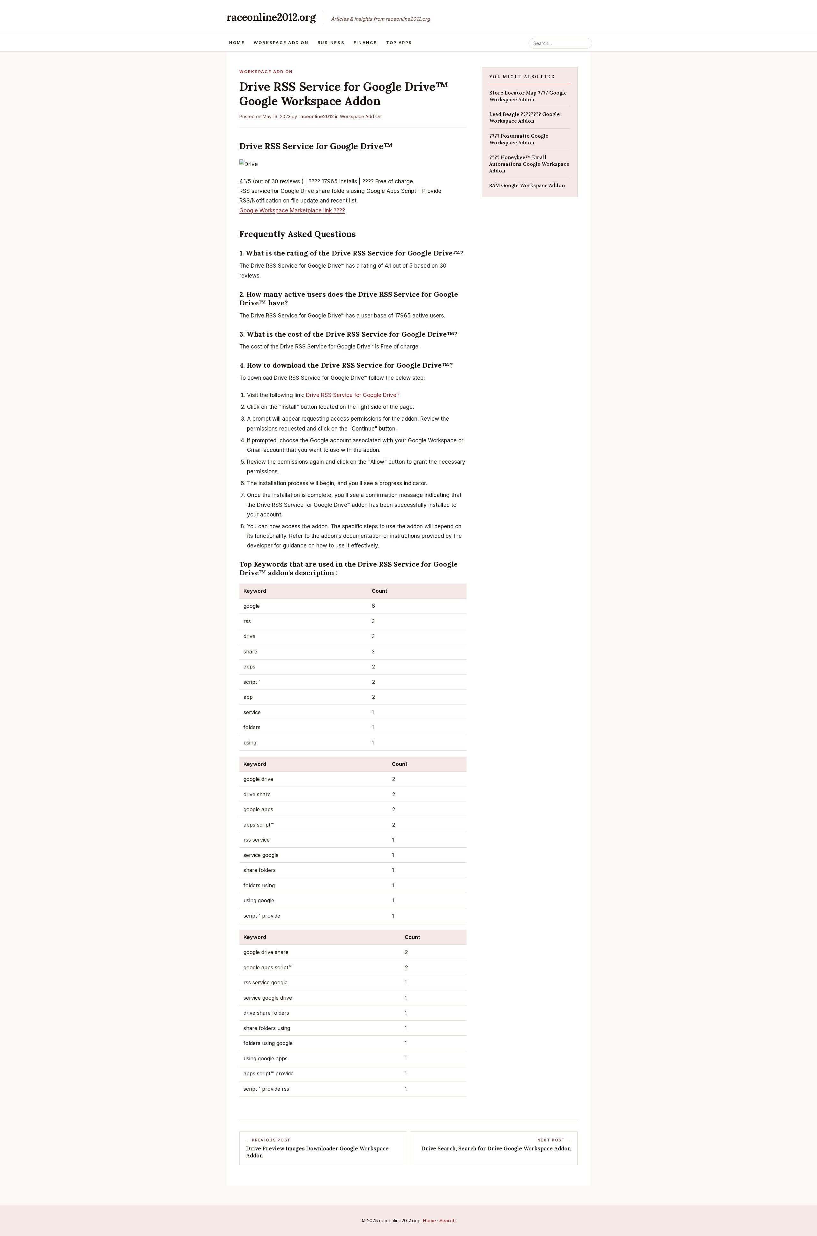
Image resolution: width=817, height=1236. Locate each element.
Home (237, 42)
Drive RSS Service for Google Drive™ (352, 395)
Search (447, 1220)
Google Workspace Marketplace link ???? (292, 210)
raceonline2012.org (271, 17)
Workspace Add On (281, 42)
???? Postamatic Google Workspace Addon (518, 139)
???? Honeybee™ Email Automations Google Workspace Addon (529, 163)
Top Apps (399, 42)
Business (331, 42)
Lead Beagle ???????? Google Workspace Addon (524, 117)
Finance (365, 42)
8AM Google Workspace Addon (527, 185)
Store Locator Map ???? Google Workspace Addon (528, 95)
